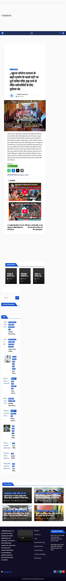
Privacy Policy (38, 550)
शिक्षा (12, 388)
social (11, 69)
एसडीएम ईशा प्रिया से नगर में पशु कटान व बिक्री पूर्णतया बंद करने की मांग (15, 227)
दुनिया (10, 344)
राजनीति (57, 493)
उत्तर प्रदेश (14, 359)
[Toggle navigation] (31, 33)
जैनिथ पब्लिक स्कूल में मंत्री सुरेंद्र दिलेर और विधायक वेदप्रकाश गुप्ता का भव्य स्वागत (48, 498)
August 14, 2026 (9, 500)
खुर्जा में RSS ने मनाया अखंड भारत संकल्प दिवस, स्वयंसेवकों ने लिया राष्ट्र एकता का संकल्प (16, 498)
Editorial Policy (38, 546)
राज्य (9, 329)
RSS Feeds (37, 558)
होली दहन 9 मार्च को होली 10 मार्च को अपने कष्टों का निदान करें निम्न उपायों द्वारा (33, 227)
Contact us (37, 534)
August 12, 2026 (9, 518)
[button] (60, 33)
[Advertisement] (25, 54)
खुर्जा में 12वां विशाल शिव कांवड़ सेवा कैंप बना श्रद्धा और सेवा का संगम (48, 514)
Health (14, 356)
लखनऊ (14, 368)
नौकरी (13, 324)
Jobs (35, 538)
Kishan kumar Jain (23, 94)
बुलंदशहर (18, 493)
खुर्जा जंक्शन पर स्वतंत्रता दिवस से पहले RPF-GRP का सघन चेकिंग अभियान (16, 514)
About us (36, 530)
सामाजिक (16, 69)
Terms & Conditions (40, 554)
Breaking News (12, 322)
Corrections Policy (39, 542)
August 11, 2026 (41, 518)
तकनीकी (10, 341)
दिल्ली (9, 324)
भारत (9, 346)
